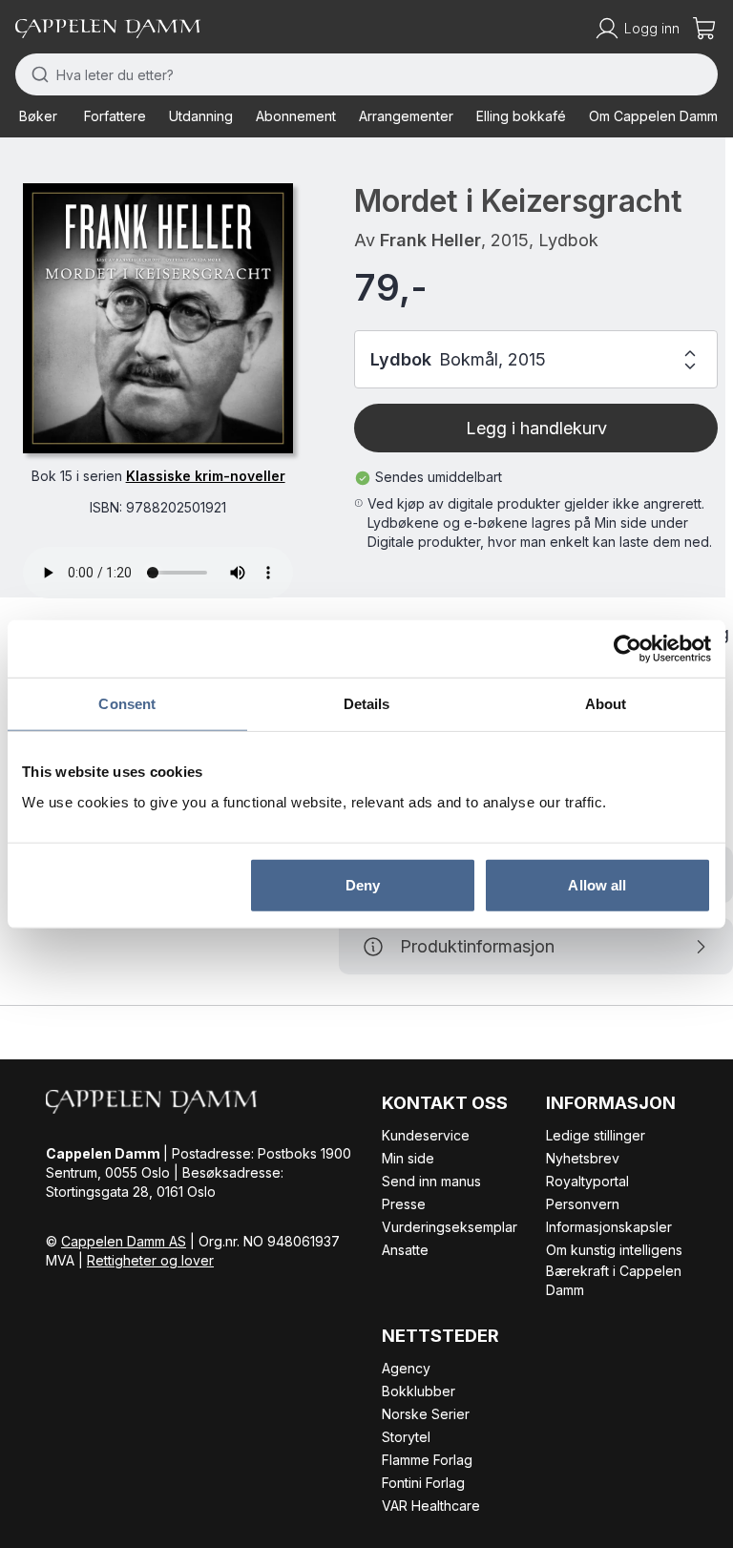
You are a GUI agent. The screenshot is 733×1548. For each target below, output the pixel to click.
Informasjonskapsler (609, 1227)
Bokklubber (418, 1391)
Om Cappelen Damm (653, 116)
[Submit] (35, 74)
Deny (363, 884)
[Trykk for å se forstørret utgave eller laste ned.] (158, 318)
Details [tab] (367, 704)
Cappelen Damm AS (123, 1241)
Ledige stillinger (595, 1135)
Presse (404, 1204)
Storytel (406, 1437)
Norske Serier (426, 1414)
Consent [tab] (127, 704)
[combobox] (366, 74)
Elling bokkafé (521, 116)
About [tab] (606, 704)
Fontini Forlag (423, 1483)
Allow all (597, 884)
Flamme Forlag (427, 1460)
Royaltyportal (587, 1181)
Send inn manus (431, 1181)
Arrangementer (406, 116)
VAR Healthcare (431, 1505)
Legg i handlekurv (536, 428)
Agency (406, 1368)
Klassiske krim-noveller (205, 476)
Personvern (582, 1204)
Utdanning (201, 116)
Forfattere (115, 116)
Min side (408, 1158)
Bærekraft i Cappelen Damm (613, 1280)
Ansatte (405, 1250)
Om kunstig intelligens (614, 1250)
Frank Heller (430, 240)
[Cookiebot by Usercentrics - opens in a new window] (627, 649)
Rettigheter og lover (150, 1260)
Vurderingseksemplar (449, 1227)
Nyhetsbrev (582, 1158)
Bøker (38, 116)
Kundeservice (426, 1135)
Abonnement (296, 116)
